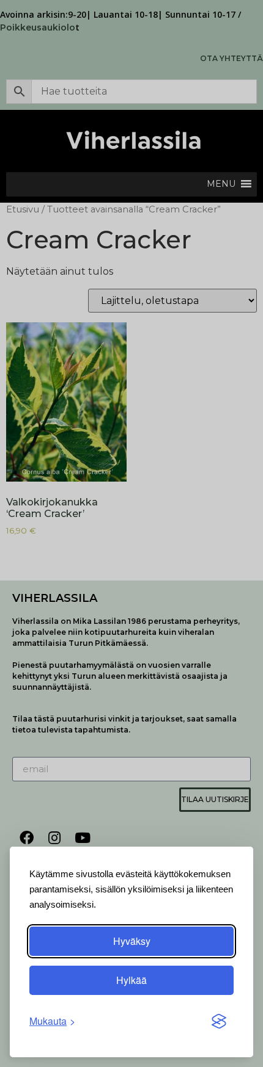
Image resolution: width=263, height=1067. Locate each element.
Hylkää (131, 980)
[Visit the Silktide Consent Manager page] (219, 1021)
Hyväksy (131, 941)
